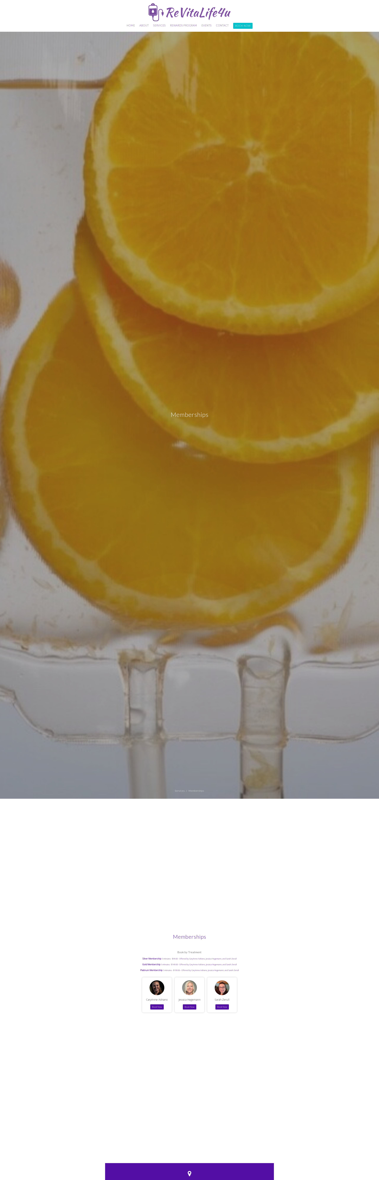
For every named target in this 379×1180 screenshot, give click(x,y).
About (144, 25)
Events (206, 25)
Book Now (243, 25)
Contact (222, 25)
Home (131, 25)
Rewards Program (183, 25)
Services (159, 25)
